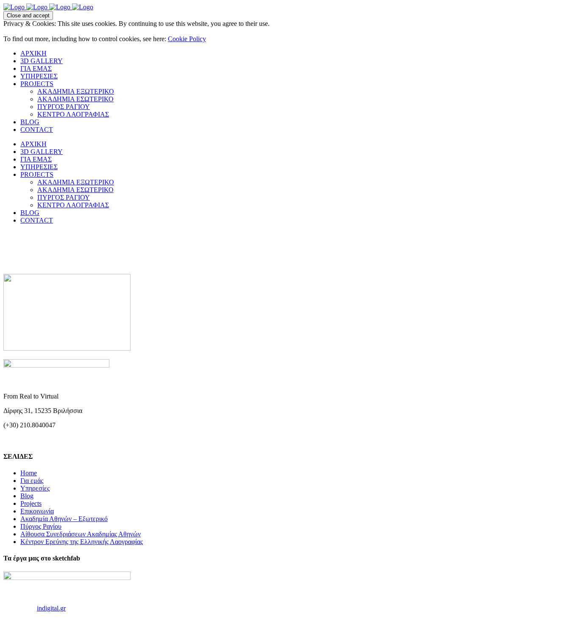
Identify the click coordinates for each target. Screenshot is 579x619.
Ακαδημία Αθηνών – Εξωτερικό (64, 518)
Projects (31, 503)
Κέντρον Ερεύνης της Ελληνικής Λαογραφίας (81, 541)
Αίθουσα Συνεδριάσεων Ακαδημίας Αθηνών (80, 534)
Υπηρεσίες (35, 488)
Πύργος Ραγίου (40, 526)
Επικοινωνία (37, 511)
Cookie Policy (187, 38)
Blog (26, 495)
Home (28, 473)
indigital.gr (51, 608)
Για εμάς (31, 480)
